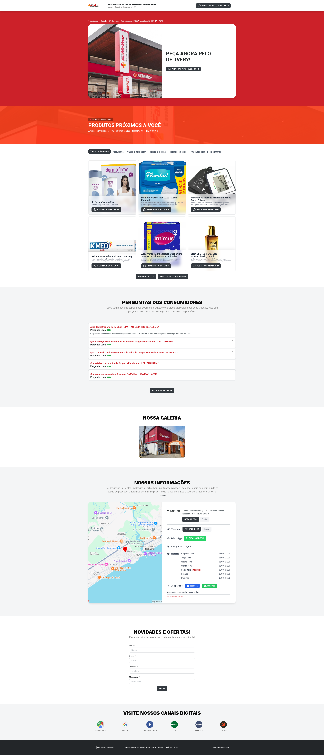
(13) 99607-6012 (196, 538)
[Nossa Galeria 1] (162, 442)
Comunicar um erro (176, 597)
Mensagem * (134, 677)
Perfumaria (118, 152)
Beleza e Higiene (158, 152)
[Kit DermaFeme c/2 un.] (112, 187)
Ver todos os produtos (173, 276)
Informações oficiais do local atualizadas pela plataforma (151, 747)
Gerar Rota (190, 519)
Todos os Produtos (99, 151)
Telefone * (133, 667)
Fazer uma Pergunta (162, 390)
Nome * (132, 646)
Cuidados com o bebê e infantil (206, 152)
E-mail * (132, 656)
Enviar (162, 688)
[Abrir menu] (234, 5)
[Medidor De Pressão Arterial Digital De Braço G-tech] (212, 187)
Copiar (204, 519)
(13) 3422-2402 (192, 529)
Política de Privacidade (221, 747)
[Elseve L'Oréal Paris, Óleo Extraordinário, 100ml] (212, 244)
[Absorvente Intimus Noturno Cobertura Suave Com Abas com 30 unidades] (162, 244)
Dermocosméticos (179, 152)
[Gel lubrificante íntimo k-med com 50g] (112, 244)
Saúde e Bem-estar (136, 152)
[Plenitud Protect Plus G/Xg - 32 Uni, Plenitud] (162, 187)
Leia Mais (162, 495)
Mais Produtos (146, 276)
